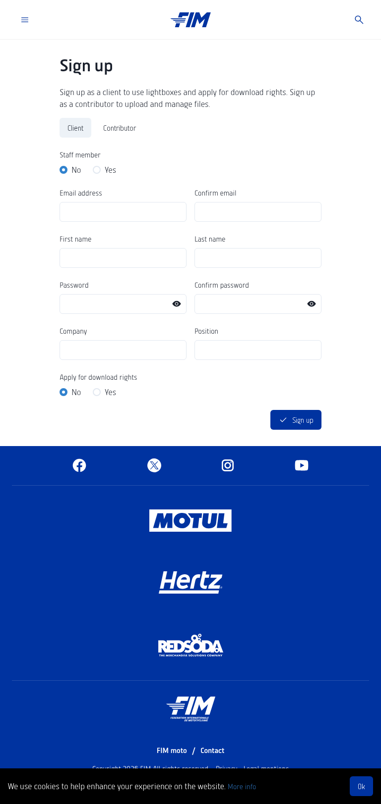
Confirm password (221, 285)
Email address (81, 193)
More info (242, 786)
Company (73, 331)
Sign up (303, 420)
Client (75, 128)
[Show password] (177, 304)
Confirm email (215, 193)
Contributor (119, 128)
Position (206, 331)
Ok (361, 786)
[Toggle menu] (25, 20)
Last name (209, 239)
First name (75, 239)
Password (74, 285)
